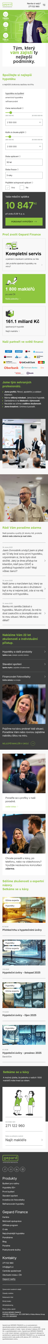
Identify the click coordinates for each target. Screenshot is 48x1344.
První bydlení (8, 1191)
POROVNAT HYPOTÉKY (22, 221)
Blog (4, 1241)
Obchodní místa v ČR (12, 1275)
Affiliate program (10, 1225)
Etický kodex (6, 1301)
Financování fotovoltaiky (16, 676)
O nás (5, 1229)
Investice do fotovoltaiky (13, 1200)
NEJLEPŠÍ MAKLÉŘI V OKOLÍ (15, 743)
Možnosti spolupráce (11, 1221)
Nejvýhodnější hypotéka (13, 1233)
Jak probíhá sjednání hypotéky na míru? (21, 265)
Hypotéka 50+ (8, 1187)
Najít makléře (12, 331)
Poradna (6, 1245)
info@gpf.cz (8, 1267)
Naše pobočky (12, 299)
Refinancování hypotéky (13, 1204)
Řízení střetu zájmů (8, 1309)
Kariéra (5, 1217)
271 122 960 (33, 6)
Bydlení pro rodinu (10, 1183)
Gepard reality (9, 1279)
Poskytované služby (11, 1249)
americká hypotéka (14, 97)
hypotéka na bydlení (14, 93)
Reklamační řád (7, 1297)
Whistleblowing (7, 1305)
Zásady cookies (7, 1293)
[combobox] (22, 162)
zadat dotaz (10, 806)
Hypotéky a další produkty (17, 651)
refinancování (11, 101)
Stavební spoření (12, 664)
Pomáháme (7, 1237)
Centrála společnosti (11, 1271)
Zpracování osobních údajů (11, 1289)
